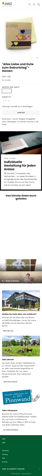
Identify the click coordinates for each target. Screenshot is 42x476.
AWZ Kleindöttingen (13, 469)
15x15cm (7, 91)
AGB (3, 442)
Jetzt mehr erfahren (10, 382)
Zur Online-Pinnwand (10, 430)
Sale (3, 458)
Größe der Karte (11, 87)
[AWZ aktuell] (21, 346)
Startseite (5, 450)
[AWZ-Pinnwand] (21, 397)
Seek (4, 439)
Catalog (5, 454)
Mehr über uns (8, 331)
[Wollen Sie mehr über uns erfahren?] (21, 300)
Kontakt (4, 462)
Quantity (6, 97)
